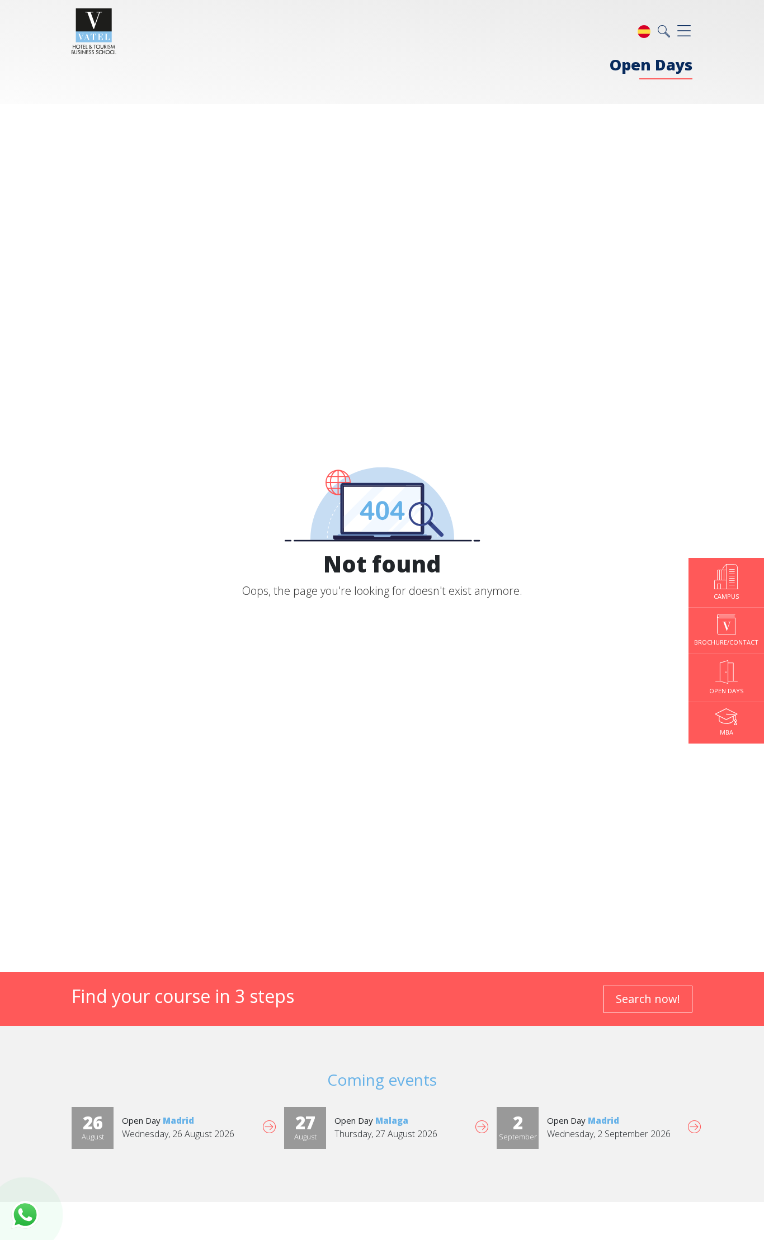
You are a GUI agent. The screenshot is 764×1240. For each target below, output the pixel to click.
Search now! (648, 998)
